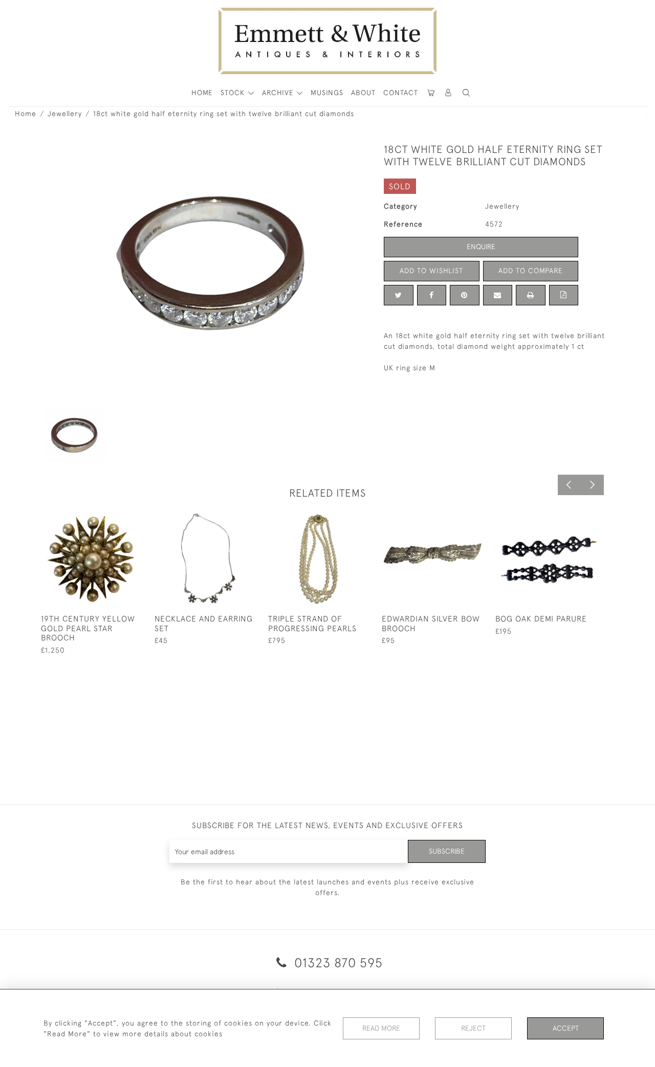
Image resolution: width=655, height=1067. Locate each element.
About (363, 92)
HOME (202, 92)
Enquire (481, 246)
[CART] (431, 92)
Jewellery (65, 113)
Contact (400, 92)
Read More (381, 1028)
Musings (327, 92)
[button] (466, 92)
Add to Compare (530, 270)
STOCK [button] (234, 92)
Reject (473, 1028)
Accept (566, 1028)
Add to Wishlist (431, 270)
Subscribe (447, 851)
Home (25, 113)
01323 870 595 (337, 962)
